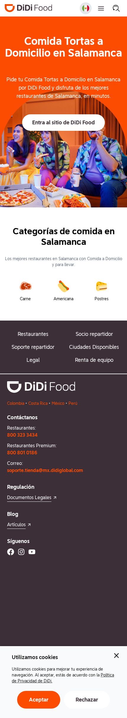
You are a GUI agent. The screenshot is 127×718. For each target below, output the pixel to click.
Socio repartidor (94, 334)
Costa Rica (38, 403)
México (58, 403)
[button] (63, 122)
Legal (33, 360)
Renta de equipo (94, 360)
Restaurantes (33, 334)
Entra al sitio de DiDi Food (63, 122)
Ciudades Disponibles (94, 347)
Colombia (15, 403)
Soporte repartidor (33, 347)
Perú (73, 403)
